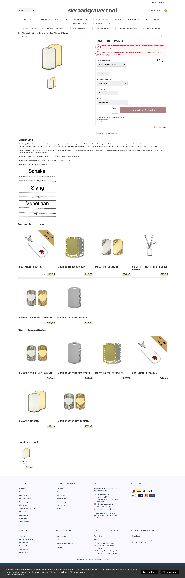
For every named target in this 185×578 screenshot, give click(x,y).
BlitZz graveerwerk (100, 490)
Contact (153, 2)
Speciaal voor (153, 19)
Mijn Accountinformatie (65, 543)
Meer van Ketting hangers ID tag (106, 133)
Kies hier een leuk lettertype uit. (88, 146)
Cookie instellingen (149, 572)
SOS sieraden (133, 19)
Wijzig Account (62, 540)
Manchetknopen (101, 19)
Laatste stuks (97, 23)
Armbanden (29, 19)
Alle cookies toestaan (170, 572)
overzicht (24, 36)
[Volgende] (165, 36)
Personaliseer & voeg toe (143, 110)
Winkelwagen (157, 11)
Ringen (118, 19)
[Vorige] (161, 36)
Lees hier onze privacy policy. (15, 574)
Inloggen (161, 2)
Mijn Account (61, 536)
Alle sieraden (79, 23)
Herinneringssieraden (77, 19)
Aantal (114, 108)
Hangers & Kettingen (51, 19)
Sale (110, 23)
